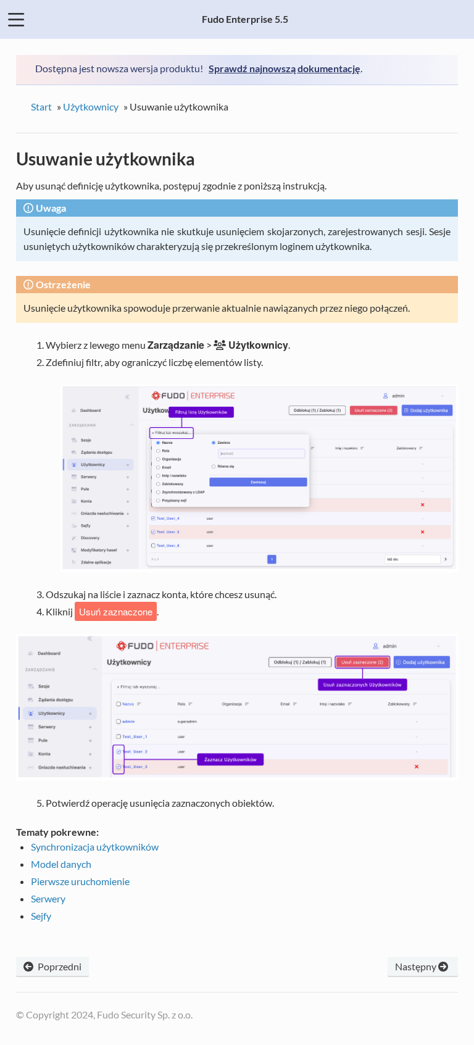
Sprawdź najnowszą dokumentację (284, 68)
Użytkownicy (90, 106)
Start (41, 106)
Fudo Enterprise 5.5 (245, 19)
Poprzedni (58, 966)
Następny (416, 966)
